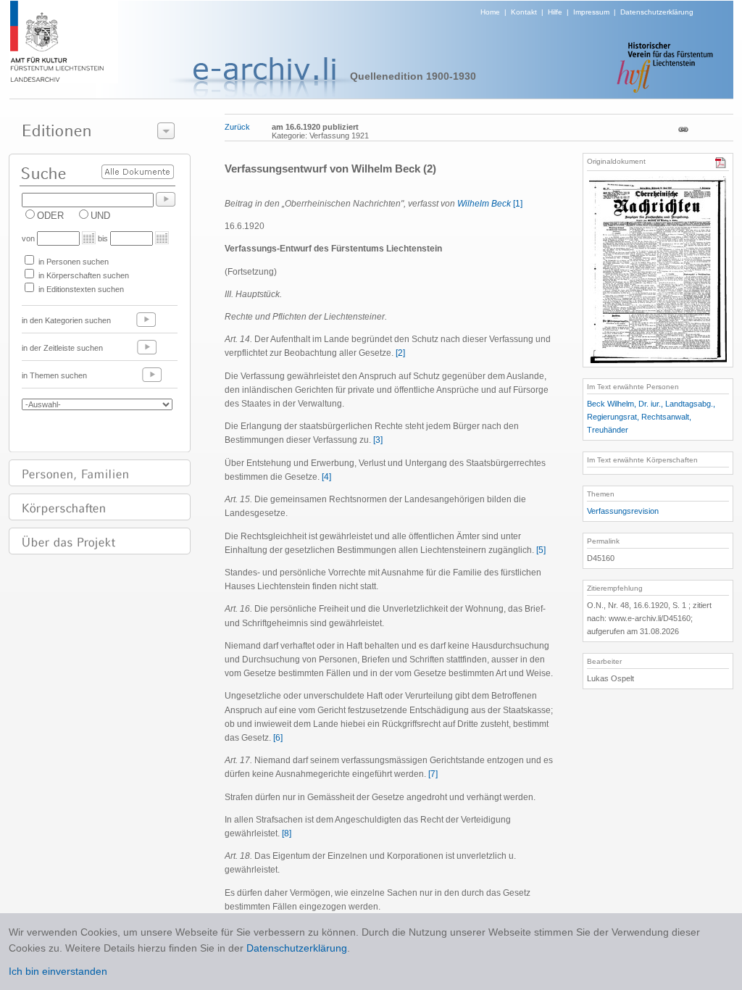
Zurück (237, 126)
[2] (400, 353)
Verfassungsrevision (623, 511)
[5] (541, 550)
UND (100, 215)
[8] (286, 833)
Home (490, 12)
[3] (378, 440)
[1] (517, 204)
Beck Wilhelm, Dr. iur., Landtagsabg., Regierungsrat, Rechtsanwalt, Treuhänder (651, 416)
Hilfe (555, 12)
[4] (326, 477)
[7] (433, 774)
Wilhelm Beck (484, 204)
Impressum (591, 12)
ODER (50, 215)
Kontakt (524, 12)
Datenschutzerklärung (656, 12)
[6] (278, 738)
